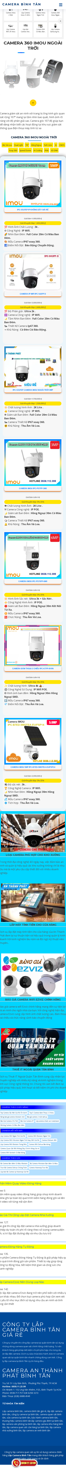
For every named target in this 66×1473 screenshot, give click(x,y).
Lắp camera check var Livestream (47, 1121)
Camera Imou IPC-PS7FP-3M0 (33, 488)
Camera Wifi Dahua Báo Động (39, 1144)
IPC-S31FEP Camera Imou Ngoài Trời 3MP (33, 390)
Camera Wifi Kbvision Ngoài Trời (39, 1136)
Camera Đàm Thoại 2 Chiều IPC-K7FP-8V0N (33, 669)
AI (56, 145)
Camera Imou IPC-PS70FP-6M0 (32, 581)
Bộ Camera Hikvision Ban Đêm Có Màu (44, 1163)
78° (27, 145)
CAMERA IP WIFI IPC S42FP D (33, 294)
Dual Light (18, 145)
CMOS (61, 145)
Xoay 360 (13, 150)
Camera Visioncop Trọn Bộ (38, 1168)
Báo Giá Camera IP (26, 1121)
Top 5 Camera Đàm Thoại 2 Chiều (41, 1113)
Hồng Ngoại (36, 145)
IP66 (46, 150)
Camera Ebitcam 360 (49, 1140)
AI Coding (38, 150)
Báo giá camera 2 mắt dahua (37, 1117)
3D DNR (54, 150)
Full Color (48, 145)
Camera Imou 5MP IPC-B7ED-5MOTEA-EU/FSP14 (33, 767)
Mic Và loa (7, 145)
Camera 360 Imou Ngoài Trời (33, 45)
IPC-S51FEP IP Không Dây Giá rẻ (33, 210)
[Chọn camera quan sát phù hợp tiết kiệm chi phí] (61, 21)
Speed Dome (25, 150)
